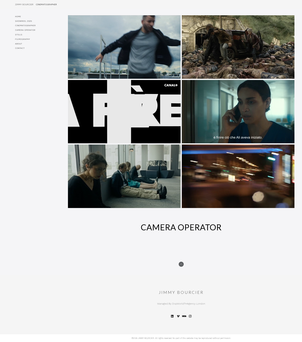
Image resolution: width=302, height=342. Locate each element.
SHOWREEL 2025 (23, 21)
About (18, 44)
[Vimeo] (178, 316)
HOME (18, 16)
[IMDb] (184, 316)
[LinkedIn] (172, 316)
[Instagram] (190, 316)
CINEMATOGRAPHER (25, 25)
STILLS (18, 34)
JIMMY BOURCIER (181, 292)
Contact (20, 48)
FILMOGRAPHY (22, 39)
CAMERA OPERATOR (25, 30)
